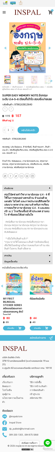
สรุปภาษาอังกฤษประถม (19, 164)
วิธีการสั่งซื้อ (36, 382)
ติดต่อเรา (6, 386)
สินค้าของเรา (17, 86)
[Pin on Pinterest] (27, 175)
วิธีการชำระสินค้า (38, 386)
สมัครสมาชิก (36, 398)
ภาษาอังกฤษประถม (30, 161)
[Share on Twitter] (16, 175)
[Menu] (4, 12)
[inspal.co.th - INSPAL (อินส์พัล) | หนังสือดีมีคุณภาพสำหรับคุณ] (28, 12)
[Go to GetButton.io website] (48, 449)
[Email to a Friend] (21, 175)
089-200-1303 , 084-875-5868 (23, 435)
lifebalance (16, 161)
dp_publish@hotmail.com (22, 429)
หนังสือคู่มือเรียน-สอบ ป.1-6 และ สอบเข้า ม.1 (27, 88)
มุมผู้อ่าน (6, 394)
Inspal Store (15, 422)
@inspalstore (15, 416)
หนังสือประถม (36, 164)
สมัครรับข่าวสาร (38, 337)
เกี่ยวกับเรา (7, 382)
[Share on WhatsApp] (5, 175)
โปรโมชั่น (7, 390)
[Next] (49, 50)
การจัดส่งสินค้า (37, 390)
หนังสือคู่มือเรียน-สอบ (35, 86)
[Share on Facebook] (10, 175)
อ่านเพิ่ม (10, 328)
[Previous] (5, 50)
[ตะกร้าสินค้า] (49, 12)
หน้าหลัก (5, 86)
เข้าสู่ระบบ (35, 394)
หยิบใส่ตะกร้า (28, 130)
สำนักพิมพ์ (27, 147)
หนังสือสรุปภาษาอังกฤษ (24, 167)
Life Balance (16, 147)
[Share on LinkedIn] (32, 175)
